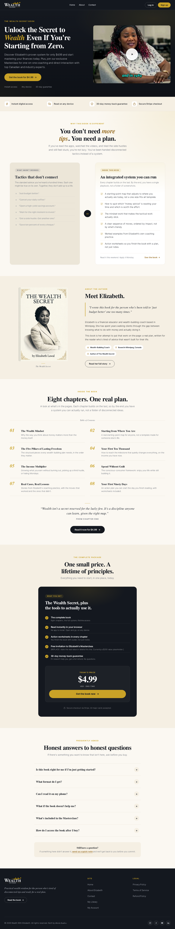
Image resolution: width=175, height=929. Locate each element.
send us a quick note (82, 851)
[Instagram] (150, 923)
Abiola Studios (60, 923)
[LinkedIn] (168, 923)
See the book (151, 257)
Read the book (14, 900)
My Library (92, 902)
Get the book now (85, 693)
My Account (93, 907)
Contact (92, 5)
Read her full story (98, 363)
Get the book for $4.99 (21, 77)
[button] (132, 54)
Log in (151, 5)
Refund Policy (139, 896)
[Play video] (132, 54)
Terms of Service (141, 890)
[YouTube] (162, 923)
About (82, 5)
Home (72, 5)
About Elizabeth (95, 890)
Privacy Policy (139, 884)
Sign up (164, 5)
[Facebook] (156, 923)
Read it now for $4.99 (86, 529)
